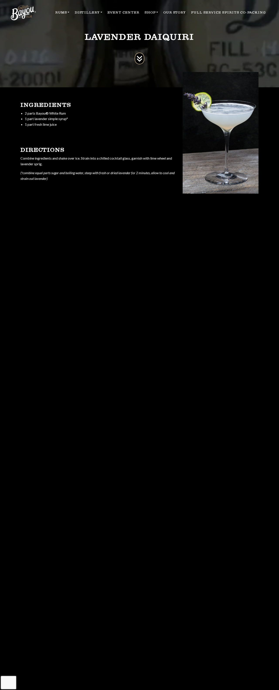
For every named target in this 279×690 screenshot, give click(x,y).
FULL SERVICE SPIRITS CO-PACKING (228, 12)
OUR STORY (174, 12)
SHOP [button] (150, 12)
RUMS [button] (61, 12)
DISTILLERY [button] (87, 12)
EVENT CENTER (123, 12)
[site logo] (23, 12)
